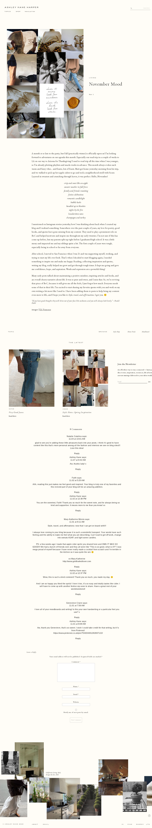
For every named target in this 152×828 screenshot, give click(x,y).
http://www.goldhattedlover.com (77, 561)
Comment (76, 662)
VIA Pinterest (45, 309)
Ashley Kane (75, 457)
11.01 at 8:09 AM (78, 624)
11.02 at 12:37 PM (78, 573)
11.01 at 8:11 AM (76, 522)
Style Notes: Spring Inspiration (77, 412)
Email (76, 694)
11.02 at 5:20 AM (76, 480)
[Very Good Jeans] (31, 378)
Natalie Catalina (74, 436)
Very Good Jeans (16, 412)
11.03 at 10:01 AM (77, 439)
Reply (77, 453)
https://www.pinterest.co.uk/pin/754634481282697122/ (78, 633)
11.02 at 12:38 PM (78, 499)
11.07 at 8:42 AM (78, 460)
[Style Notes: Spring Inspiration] (85, 378)
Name (76, 686)
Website (76, 702)
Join (149, 382)
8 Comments (76, 429)
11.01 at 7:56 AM (76, 606)
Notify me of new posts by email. (76, 712)
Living (93, 78)
